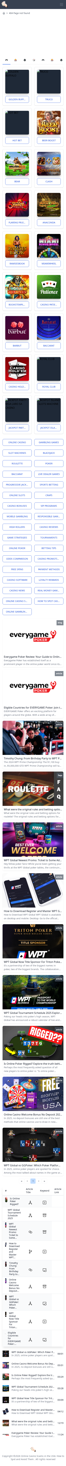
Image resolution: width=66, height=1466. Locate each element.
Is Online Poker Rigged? (15, 1201)
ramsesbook (17, 263)
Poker (49, 463)
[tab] (6, 60)
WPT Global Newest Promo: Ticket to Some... (13, 1230)
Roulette (17, 463)
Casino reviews (49, 526)
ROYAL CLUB (48, 386)
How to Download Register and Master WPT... (14, 1250)
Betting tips (48, 548)
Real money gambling (50, 590)
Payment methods (49, 569)
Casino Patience (50, 304)
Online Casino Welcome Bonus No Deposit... (14, 1285)
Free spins (17, 569)
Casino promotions (50, 558)
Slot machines (17, 452)
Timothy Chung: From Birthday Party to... (14, 1268)
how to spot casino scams (50, 601)
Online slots (17, 495)
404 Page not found (19, 13)
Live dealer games (49, 474)
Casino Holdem (18, 386)
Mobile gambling (17, 516)
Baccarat (48, 345)
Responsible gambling (50, 516)
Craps (48, 495)
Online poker (17, 548)
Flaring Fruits (17, 222)
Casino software (17, 579)
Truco (49, 99)
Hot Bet (17, 140)
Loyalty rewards (49, 579)
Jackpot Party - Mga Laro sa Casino (19, 427)
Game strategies (17, 537)
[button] (27, 1181)
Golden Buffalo (18, 99)
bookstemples (17, 304)
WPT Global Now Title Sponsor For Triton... (14, 1320)
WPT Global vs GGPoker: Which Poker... (14, 1302)
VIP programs (49, 505)
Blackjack (49, 452)
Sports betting (49, 484)
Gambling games (49, 442)
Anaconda (49, 222)
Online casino (17, 442)
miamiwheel (49, 263)
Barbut (17, 345)
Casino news (17, 590)
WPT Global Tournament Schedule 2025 (14, 1214)
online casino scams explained (19, 601)
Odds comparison (17, 558)
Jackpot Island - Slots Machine (50, 427)
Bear (17, 181)
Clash (48, 181)
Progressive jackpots (19, 484)
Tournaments (48, 537)
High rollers (17, 526)
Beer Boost (49, 140)
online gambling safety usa (19, 611)
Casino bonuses (17, 505)
